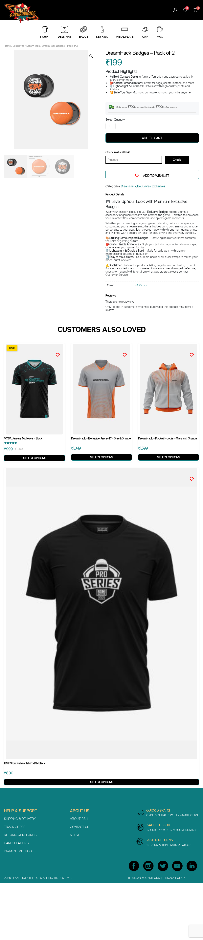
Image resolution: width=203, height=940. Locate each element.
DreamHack (33, 45)
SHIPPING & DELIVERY (20, 819)
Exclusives (18, 45)
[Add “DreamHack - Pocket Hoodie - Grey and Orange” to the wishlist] (192, 354)
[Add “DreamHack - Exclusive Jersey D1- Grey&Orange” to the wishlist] (125, 354)
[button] (91, 56)
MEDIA (74, 835)
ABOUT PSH (79, 819)
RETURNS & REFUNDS (20, 835)
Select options (34, 458)
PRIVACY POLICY (174, 877)
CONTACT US (79, 827)
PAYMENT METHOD (18, 851)
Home (7, 45)
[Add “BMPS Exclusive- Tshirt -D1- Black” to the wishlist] (192, 478)
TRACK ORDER (15, 827)
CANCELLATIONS (16, 843)
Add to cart (152, 138)
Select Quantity (115, 119)
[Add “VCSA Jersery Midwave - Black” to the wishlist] (58, 354)
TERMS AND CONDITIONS (144, 877)
